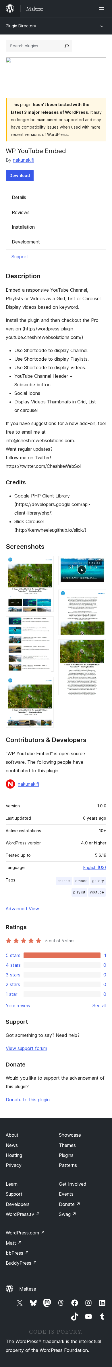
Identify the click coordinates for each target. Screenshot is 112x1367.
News (12, 1145)
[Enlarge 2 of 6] (46, 624)
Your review (18, 1005)
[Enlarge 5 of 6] (98, 597)
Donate (69, 1204)
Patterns (68, 1165)
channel (64, 881)
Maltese (27, 1289)
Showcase (70, 1135)
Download (19, 175)
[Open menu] (103, 8)
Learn (12, 1184)
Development (26, 242)
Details (19, 197)
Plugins (66, 1155)
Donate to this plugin (28, 1099)
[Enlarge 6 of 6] (98, 647)
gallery (98, 881)
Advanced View (22, 908)
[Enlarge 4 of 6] (98, 563)
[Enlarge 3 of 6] (46, 684)
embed (81, 881)
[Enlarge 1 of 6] (46, 563)
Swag (67, 1214)
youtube (97, 892)
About (12, 1135)
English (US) (94, 867)
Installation (23, 227)
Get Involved (72, 1184)
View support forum (26, 1048)
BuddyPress (21, 1263)
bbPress (17, 1253)
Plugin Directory (21, 25)
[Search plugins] (66, 46)
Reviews (21, 212)
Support (19, 256)
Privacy (14, 1165)
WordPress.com (25, 1233)
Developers (18, 1204)
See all (99, 1005)
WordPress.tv (23, 1214)
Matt (14, 1243)
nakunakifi (23, 160)
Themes (67, 1145)
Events (66, 1194)
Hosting (14, 1155)
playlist (79, 892)
